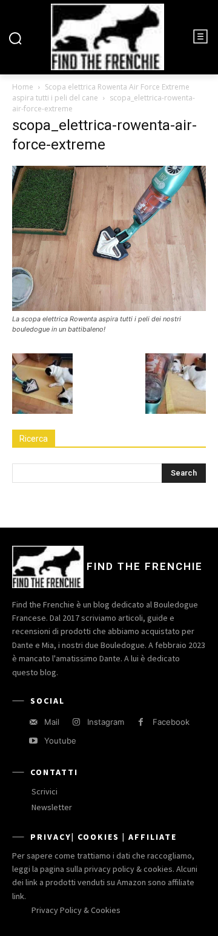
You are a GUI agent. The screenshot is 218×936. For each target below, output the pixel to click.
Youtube (60, 740)
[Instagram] (76, 722)
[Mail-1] (33, 722)
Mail (51, 722)
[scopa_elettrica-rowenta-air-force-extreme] (109, 308)
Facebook (171, 722)
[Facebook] (140, 722)
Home (22, 87)
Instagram (105, 722)
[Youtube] (33, 740)
